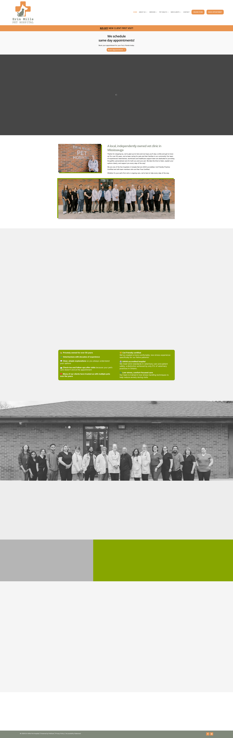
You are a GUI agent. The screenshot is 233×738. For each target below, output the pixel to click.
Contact (186, 12)
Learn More (75, 299)
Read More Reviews (115, 463)
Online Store (198, 12)
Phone (18, 645)
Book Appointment (215, 12)
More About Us (116, 470)
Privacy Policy (59, 733)
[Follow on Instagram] (211, 733)
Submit (20, 678)
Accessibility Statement (73, 733)
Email (18, 638)
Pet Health (163, 12)
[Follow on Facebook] (207, 733)
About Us (142, 12)
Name (18, 630)
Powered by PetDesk (47, 733)
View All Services (115, 309)
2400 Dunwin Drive (44, 611)
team (138, 507)
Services (152, 12)
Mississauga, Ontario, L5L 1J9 (44, 614)
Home (135, 12)
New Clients (175, 12)
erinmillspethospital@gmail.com (117, 616)
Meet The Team (141, 517)
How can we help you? (24, 653)
